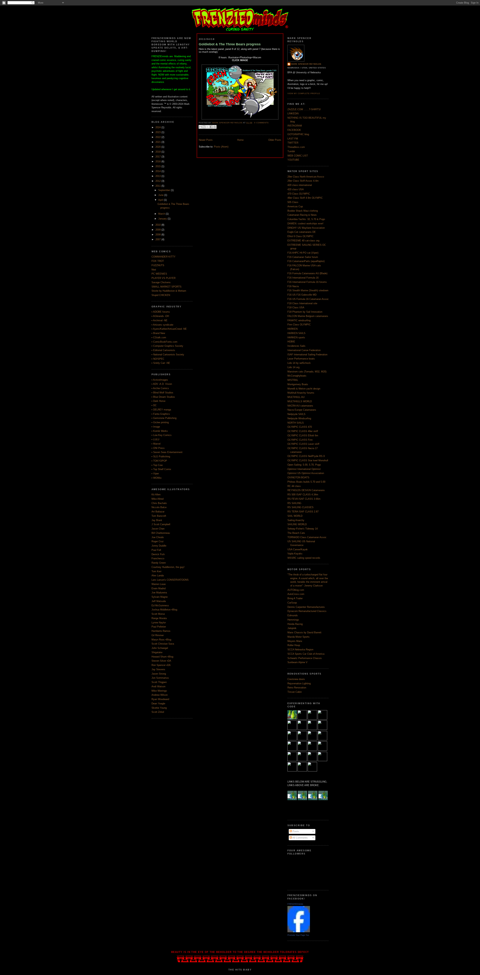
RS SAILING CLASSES (300, 507)
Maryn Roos (158, 639)
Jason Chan (158, 528)
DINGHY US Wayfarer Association (306, 227)
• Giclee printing (160, 422)
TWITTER (292, 142)
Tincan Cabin (294, 691)
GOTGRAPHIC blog (298, 134)
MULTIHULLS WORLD (299, 401)
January (163, 218)
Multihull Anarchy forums (300, 392)
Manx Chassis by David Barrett (304, 632)
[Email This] (200, 127)
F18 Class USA (295, 307)
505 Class (292, 202)
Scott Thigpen (159, 682)
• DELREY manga (161, 409)
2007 (158, 239)
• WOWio (156, 477)
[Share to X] (207, 127)
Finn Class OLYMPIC (299, 324)
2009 (158, 229)
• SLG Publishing (161, 456)
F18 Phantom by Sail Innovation (304, 311)
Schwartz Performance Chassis (304, 658)
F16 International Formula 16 (303, 277)
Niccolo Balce (159, 507)
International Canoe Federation (304, 350)
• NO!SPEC (158, 358)
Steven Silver (159, 660)
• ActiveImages (160, 379)
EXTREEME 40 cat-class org (303, 240)
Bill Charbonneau (161, 533)
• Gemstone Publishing (164, 418)
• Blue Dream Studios (163, 396)
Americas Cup (295, 206)
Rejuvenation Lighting (299, 683)
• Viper (155, 473)
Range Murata (159, 618)
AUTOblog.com (295, 590)
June (161, 195)
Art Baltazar (158, 511)
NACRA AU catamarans (300, 405)
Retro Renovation (296, 687)
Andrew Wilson (160, 694)
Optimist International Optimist (304, 469)
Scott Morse (158, 614)
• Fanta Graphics (161, 414)
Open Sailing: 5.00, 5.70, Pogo (304, 464)
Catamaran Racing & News (302, 214)
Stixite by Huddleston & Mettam (169, 290)
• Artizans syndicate (162, 324)
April (161, 199)
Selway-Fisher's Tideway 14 (302, 528)
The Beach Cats (296, 533)
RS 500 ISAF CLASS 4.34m (302, 494)
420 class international (299, 185)
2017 (158, 156)
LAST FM (292, 138)
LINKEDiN (292, 113)
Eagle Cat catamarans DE (301, 232)
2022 (158, 137)
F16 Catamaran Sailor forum (302, 257)
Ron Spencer (159, 665)
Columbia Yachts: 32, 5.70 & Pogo (306, 219)
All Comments (300, 837)
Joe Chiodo (158, 537)
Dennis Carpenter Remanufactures (306, 607)
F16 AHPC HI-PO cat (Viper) (302, 252)
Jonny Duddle (159, 545)
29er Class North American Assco (305, 176)
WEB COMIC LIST (297, 155)
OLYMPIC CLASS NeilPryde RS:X (306, 456)
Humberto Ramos (161, 631)
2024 (158, 127)
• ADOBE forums (161, 311)
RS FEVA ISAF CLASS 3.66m (303, 498)
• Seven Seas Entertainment (167, 452)
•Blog (174, 609)
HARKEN (292, 328)
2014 (158, 171)
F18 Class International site (302, 303)
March (162, 213)
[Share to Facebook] (211, 127)
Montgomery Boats (297, 384)
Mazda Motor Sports (298, 636)
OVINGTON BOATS (298, 477)
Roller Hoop (293, 645)
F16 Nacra (293, 286)
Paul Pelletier (159, 626)
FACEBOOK (294, 130)
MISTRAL (292, 380)
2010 (158, 224)
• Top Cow (157, 465)
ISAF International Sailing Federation (307, 354)
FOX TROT (158, 261)
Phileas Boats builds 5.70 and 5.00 (306, 481)
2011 (158, 185)
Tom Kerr (156, 571)
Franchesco (158, 558)
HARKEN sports (296, 337)
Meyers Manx (294, 641)
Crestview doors (296, 679)
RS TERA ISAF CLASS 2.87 (303, 511)
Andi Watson (158, 686)
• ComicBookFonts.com (164, 341)
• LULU (155, 439)
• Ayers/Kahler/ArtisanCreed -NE (169, 328)
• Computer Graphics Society (167, 345)
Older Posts (274, 140)
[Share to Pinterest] (215, 127)
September (164, 190)
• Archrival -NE (159, 320)
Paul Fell (156, 550)
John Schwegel (160, 648)
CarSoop (292, 602)
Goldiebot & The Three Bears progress (230, 44)
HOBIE (291, 341)
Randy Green (159, 562)
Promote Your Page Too (298, 935)
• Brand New (158, 333)
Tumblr (291, 151)
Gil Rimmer (158, 635)
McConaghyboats (296, 375)
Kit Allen (156, 494)
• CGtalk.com (159, 337)
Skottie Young (159, 707)
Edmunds (292, 615)
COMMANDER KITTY (164, 256)
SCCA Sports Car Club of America (305, 653)
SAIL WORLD (294, 515)
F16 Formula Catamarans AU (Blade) (307, 273)
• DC (154, 405)
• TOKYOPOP (159, 460)
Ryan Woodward (160, 699)
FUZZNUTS (158, 265)
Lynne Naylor (159, 622)
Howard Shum (159, 656)
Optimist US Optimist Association (305, 473)
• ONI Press (158, 448)
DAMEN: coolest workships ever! (305, 223)
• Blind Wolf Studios (162, 392)
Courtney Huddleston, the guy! (168, 567)
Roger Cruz (158, 541)
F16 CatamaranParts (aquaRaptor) (306, 261)
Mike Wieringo (159, 690)
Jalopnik (291, 628)
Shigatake (157, 652)
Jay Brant (157, 520)
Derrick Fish (158, 554)
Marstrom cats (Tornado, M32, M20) (306, 371)
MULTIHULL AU (295, 397)
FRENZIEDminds (295, 904)
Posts (295, 831)
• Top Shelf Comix (161, 469)
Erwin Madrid (159, 588)
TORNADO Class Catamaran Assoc (306, 537)
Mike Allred (158, 498)
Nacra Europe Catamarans (301, 409)
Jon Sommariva (160, 677)
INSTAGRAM (294, 125)
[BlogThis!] (204, 127)
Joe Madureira (159, 592)
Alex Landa (158, 575)
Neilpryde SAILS (296, 414)
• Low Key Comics (162, 435)
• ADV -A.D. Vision (162, 384)
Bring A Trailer (295, 598)
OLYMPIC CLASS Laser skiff (303, 444)
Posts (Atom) (221, 146)
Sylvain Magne (160, 596)
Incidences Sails (296, 345)
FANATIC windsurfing (298, 320)
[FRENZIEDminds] (298, 931)
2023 (158, 132)
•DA (169, 660)
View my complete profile (303, 93)
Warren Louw (159, 584)
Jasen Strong (159, 673)
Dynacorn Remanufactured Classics (306, 611)
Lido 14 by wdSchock (299, 363)
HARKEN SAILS (296, 333)
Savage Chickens (161, 282)
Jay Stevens (158, 669)
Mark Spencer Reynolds (227, 123)
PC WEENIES (159, 273)
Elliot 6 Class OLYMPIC (300, 236)
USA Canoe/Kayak (297, 549)
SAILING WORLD (297, 524)
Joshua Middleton (161, 609)
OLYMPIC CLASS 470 (299, 426)
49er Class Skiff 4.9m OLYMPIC (305, 197)
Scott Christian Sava (163, 643)
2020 (158, 146)
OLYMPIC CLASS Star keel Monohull (307, 460)
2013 (158, 176)
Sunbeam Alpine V (297, 662)
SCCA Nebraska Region (300, 649)
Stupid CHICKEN (161, 295)
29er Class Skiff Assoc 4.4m (303, 180)
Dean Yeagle (158, 703)
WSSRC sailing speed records (303, 557)
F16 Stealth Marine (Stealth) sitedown (307, 290)
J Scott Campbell (161, 524)
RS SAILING (294, 503)
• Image (156, 426)
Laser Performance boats (301, 358)
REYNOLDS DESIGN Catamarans (306, 490)
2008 (158, 234)
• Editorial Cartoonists (163, 350)
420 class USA (295, 189)
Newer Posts (206, 140)
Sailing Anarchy (295, 520)
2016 (158, 161)
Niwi (154, 269)
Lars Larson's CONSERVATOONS (170, 579)
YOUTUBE (293, 159)
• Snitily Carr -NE (161, 363)
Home (240, 140)
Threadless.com (296, 147)
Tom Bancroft (159, 515)
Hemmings (293, 619)
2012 (158, 181)
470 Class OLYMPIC (298, 193)
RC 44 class (294, 486)
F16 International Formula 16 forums (307, 282)
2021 (158, 142)
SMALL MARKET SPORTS (167, 286)
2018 (158, 151)
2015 (158, 166)
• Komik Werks (160, 431)
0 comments (261, 123)
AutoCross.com (295, 594)
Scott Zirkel (158, 712)
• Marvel (156, 443)
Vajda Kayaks (294, 553)
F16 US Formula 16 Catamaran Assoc (308, 299)
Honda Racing (295, 624)
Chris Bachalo (159, 503)
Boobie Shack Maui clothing (302, 210)
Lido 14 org (293, 367)
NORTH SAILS (295, 422)
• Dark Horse (158, 401)
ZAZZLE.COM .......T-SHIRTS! (304, 109)
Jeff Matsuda (159, 601)
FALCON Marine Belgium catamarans (307, 316)
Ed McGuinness (160, 605)
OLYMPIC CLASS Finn (300, 439)
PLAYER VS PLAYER (164, 278)
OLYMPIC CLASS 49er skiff (302, 431)
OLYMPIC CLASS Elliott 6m (302, 435)
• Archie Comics (160, 388)
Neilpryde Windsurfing (299, 418)
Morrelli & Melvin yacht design (303, 388)
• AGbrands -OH (160, 316)
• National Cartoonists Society (168, 354)
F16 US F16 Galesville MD (301, 294)
